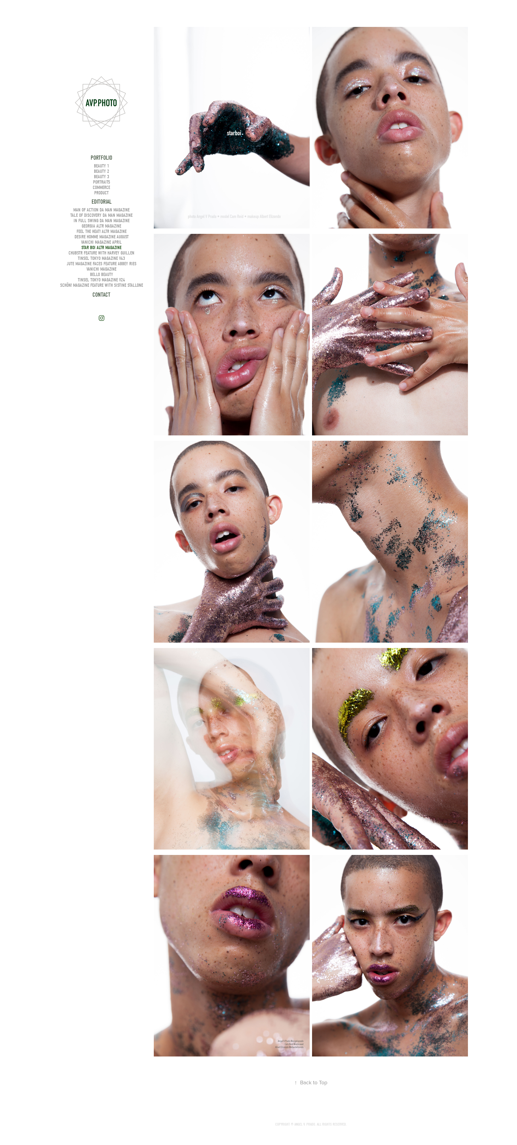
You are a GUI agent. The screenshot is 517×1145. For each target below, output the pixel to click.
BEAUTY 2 (101, 171)
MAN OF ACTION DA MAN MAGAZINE (101, 210)
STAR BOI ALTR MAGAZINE (101, 247)
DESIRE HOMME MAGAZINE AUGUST (101, 237)
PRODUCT (101, 193)
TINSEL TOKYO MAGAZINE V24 (101, 280)
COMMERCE (101, 187)
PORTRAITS (101, 182)
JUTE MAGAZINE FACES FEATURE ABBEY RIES (101, 263)
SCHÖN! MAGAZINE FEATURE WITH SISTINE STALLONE (101, 285)
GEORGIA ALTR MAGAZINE (101, 226)
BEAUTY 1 (101, 166)
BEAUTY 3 (101, 176)
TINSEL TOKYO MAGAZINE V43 (101, 258)
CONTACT (101, 294)
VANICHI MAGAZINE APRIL (101, 242)
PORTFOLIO (101, 157)
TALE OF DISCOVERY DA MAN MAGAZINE (101, 215)
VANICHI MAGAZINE (101, 269)
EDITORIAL (102, 201)
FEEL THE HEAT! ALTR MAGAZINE (102, 231)
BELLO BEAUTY (101, 274)
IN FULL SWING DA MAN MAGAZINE (102, 220)
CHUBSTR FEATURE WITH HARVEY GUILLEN (101, 253)
